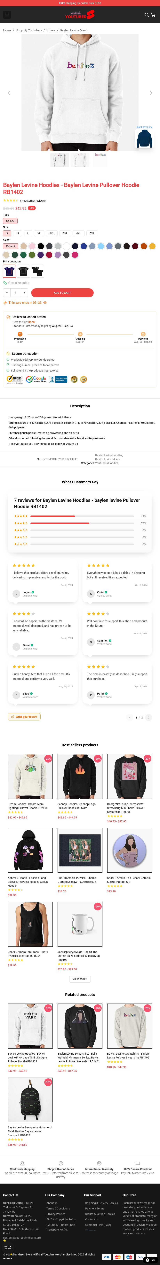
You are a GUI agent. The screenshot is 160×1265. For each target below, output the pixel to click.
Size (5, 227)
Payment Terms (94, 1208)
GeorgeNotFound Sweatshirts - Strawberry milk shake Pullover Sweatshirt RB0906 (126, 807)
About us (51, 1203)
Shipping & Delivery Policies (101, 1203)
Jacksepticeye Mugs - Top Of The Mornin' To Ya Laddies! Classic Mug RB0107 (79, 955)
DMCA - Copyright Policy (61, 1219)
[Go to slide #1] (59, 160)
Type (6, 214)
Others (50, 30)
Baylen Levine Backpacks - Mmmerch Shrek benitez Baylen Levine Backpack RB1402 (30, 1131)
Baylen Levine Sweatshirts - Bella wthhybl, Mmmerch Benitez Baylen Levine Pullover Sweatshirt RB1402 (79, 1057)
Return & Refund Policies (100, 1214)
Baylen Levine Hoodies (108, 455)
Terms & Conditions (58, 1208)
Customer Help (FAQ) (98, 1224)
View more (80, 979)
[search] (146, 14)
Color (6, 239)
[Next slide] (151, 93)
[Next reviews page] (148, 717)
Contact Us (92, 1219)
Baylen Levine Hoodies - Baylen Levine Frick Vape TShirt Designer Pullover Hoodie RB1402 (28, 1057)
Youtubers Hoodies (106, 463)
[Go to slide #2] (80, 160)
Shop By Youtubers (29, 30)
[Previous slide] (9, 93)
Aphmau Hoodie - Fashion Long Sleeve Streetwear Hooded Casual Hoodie (28, 881)
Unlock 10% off (7, 1248)
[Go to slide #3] (100, 160)
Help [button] (153, 1260)
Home (7, 30)
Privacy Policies (55, 1214)
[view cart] (153, 14)
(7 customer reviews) (33, 200)
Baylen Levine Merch (74, 30)
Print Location (12, 261)
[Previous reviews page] (129, 717)
